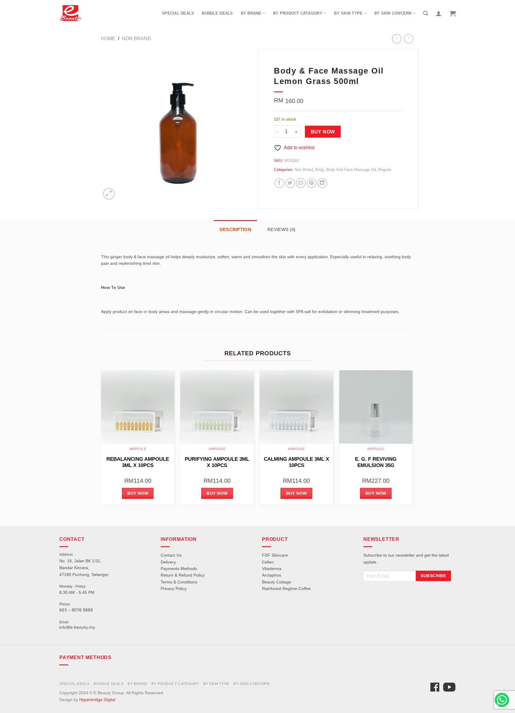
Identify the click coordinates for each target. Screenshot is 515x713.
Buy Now (323, 131)
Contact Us (171, 555)
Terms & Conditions (179, 582)
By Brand (251, 13)
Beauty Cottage (276, 582)
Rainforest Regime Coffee (286, 588)
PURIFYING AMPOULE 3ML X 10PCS (217, 462)
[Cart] (453, 13)
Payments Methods (179, 568)
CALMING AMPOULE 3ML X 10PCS (296, 462)
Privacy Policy (174, 588)
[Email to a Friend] (301, 183)
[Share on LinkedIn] (322, 183)
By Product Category (297, 13)
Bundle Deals (217, 13)
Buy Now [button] (137, 493)
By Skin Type (348, 13)
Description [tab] (235, 229)
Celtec (268, 562)
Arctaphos (271, 575)
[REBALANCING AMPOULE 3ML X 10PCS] (138, 407)
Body (319, 169)
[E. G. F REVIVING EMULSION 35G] (376, 407)
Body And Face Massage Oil (351, 169)
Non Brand (136, 38)
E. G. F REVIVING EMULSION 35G (375, 462)
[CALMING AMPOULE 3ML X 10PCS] (296, 407)
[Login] (439, 13)
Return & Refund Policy (182, 575)
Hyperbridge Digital (97, 699)
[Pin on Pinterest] (312, 183)
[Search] (425, 13)
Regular (384, 169)
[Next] (412, 440)
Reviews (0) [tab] (281, 229)
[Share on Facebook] (279, 183)
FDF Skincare (275, 555)
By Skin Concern (393, 13)
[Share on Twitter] (290, 183)
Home (108, 38)
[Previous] (101, 440)
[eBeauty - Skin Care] (70, 13)
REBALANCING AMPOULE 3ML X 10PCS (137, 462)
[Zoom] (109, 194)
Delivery (168, 562)
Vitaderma (271, 568)
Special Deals (178, 13)
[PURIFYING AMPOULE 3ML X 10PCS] (217, 407)
